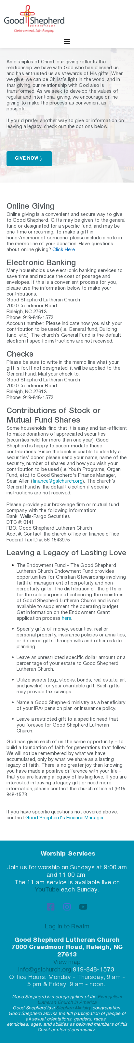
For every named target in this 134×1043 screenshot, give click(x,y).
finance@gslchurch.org (57, 481)
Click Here (63, 250)
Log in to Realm (67, 927)
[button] (67, 41)
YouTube (47, 890)
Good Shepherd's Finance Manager (64, 818)
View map (67, 962)
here (66, 618)
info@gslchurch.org (45, 970)
